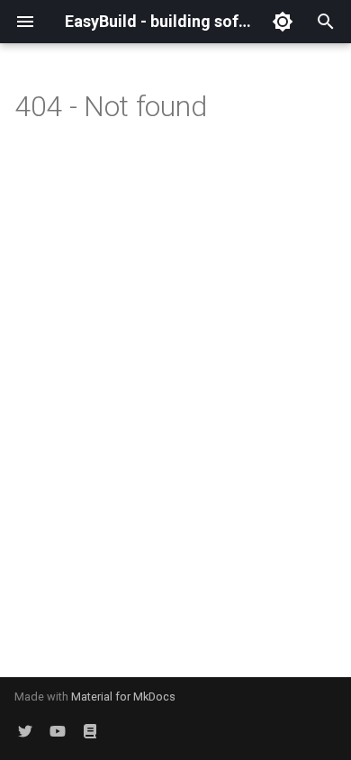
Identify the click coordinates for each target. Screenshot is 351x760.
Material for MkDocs (123, 696)
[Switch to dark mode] (283, 22)
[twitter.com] (25, 731)
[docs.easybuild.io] (90, 731)
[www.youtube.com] (57, 731)
